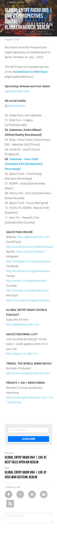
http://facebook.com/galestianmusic (28, 271)
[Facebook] (8, 494)
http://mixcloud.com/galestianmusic (28, 300)
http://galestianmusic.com (33, 237)
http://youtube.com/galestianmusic (27, 290)
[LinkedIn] (32, 494)
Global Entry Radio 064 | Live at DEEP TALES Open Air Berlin (26, 459)
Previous (9, 453)
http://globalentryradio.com (22, 324)
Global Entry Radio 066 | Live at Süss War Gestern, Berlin (26, 474)
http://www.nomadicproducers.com (28, 373)
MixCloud (41, 71)
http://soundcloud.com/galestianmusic (29, 246)
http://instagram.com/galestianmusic (28, 261)
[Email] (44, 494)
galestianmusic (16, 105)
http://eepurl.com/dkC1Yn (22, 353)
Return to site (16, 2)
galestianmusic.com (17, 91)
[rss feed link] (10, 503)
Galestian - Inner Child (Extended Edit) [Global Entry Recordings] (24, 163)
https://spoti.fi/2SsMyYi (30, 251)
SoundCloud (21, 71)
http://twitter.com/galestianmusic (26, 280)
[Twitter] (20, 494)
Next (7, 468)
